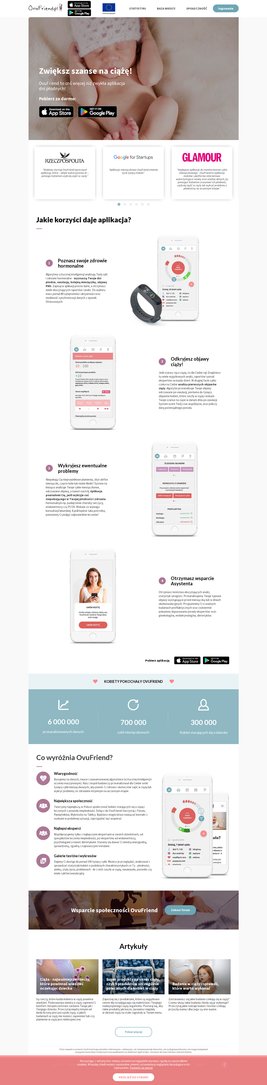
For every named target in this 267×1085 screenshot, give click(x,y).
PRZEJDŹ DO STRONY (133, 1077)
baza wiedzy (166, 8)
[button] (118, 204)
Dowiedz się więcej (141, 1068)
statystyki (137, 8)
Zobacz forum (180, 910)
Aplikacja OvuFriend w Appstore (56, 112)
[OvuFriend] (45, 10)
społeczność (196, 8)
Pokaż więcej (133, 1032)
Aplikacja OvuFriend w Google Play (97, 112)
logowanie (225, 8)
